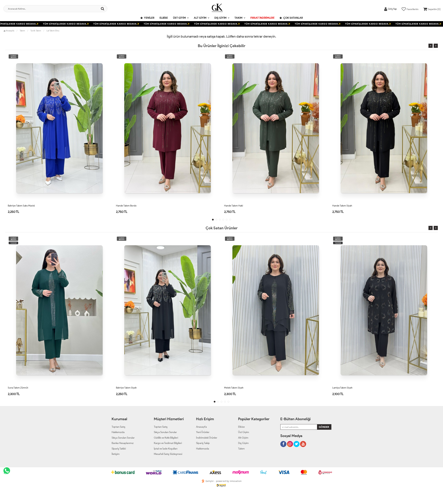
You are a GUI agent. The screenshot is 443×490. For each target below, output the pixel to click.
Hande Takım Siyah (234, 205)
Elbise (164, 17)
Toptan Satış (118, 426)
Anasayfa (9, 30)
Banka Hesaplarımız (123, 443)
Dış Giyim (220, 17)
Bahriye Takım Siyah (18, 387)
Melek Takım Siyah (125, 387)
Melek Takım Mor (341, 387)
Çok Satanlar (293, 17)
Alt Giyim (200, 17)
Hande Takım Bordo (18, 205)
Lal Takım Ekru (53, 30)
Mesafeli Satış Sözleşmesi (168, 454)
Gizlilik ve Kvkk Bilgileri (166, 437)
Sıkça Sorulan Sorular (123, 437)
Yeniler (149, 17)
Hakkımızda (118, 432)
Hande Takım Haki (125, 205)
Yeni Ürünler (202, 432)
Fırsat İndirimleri (262, 17)
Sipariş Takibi (119, 448)
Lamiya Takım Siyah (234, 387)
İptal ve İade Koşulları (165, 448)
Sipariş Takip (203, 443)
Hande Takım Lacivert (343, 205)
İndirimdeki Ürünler (206, 437)
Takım (238, 17)
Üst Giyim (179, 17)
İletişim (116, 454)
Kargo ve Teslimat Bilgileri (168, 443)
